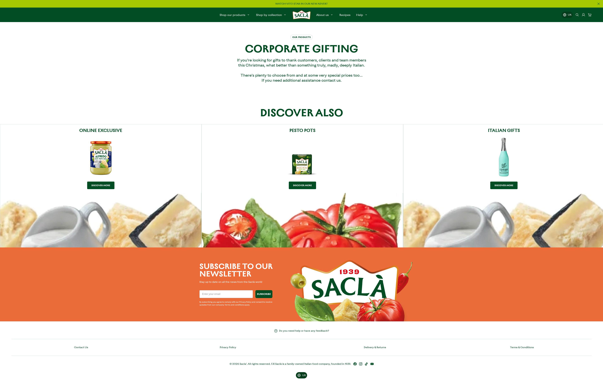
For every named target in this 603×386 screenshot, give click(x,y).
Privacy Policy (228, 347)
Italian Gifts (504, 130)
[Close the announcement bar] (598, 4)
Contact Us (81, 347)
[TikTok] (366, 364)
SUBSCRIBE (264, 294)
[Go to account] (583, 15)
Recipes (344, 15)
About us (322, 15)
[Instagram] (360, 364)
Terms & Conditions (522, 347)
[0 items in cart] (590, 15)
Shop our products (232, 15)
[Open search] (577, 15)
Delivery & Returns (375, 347)
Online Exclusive (100, 130)
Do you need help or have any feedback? (304, 330)
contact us (331, 80)
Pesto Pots (302, 130)
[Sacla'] (302, 14)
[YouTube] (372, 364)
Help (359, 15)
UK (569, 14)
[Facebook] (355, 364)
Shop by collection (269, 15)
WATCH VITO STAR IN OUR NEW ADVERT (301, 3)
